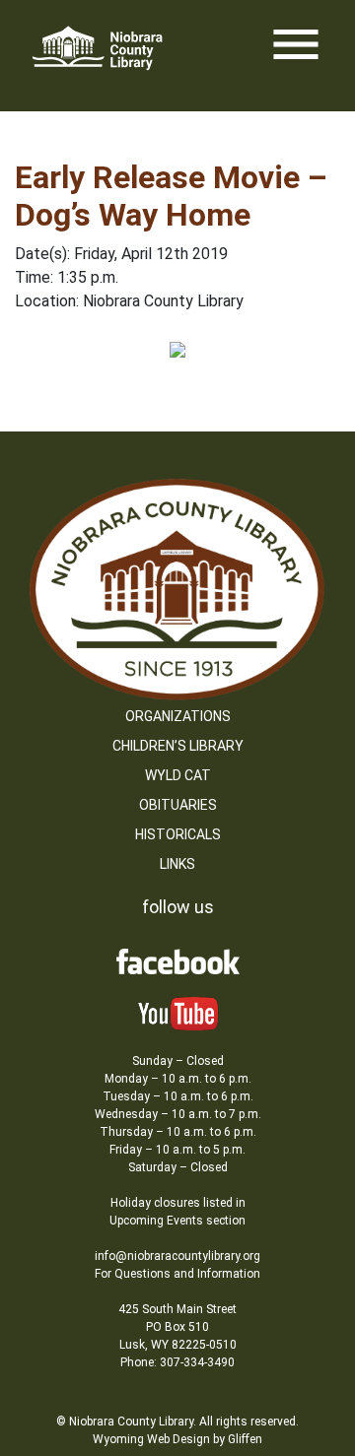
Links (177, 864)
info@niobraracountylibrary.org (177, 1256)
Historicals (178, 834)
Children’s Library (178, 746)
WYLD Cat (178, 775)
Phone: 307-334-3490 (177, 1362)
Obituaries (178, 805)
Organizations (178, 716)
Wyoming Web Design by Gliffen (177, 1439)
